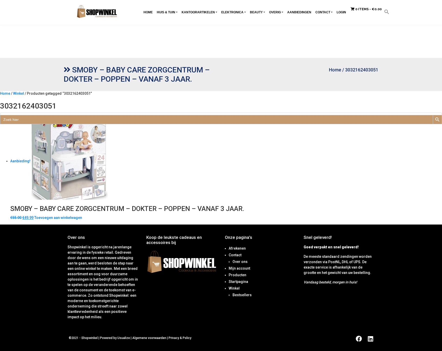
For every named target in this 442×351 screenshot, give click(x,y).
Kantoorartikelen (198, 12)
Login (341, 12)
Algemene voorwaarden (149, 338)
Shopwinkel (89, 338)
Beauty (256, 12)
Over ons (240, 262)
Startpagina (238, 282)
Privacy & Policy (180, 338)
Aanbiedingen (299, 12)
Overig (275, 12)
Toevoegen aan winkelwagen (58, 218)
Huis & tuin (166, 12)
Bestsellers (242, 295)
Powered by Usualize (115, 338)
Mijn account (239, 268)
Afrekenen (237, 248)
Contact (322, 12)
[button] (386, 11)
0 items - (368, 9)
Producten (237, 275)
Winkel (18, 93)
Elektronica (232, 12)
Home (148, 12)
